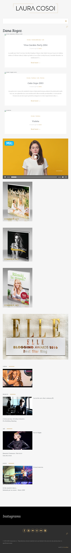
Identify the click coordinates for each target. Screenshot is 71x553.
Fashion (33, 78)
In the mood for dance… (10, 488)
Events (29, 39)
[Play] (5, 177)
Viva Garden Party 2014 (35, 45)
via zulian (65, 547)
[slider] (34, 177)
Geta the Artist (7, 455)
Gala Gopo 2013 (35, 83)
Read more (35, 63)
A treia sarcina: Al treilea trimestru (13, 419)
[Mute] (63, 177)
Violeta (35, 121)
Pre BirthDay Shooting (9, 421)
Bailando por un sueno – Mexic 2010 (14, 490)
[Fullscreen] (66, 177)
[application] (35, 157)
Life (43, 39)
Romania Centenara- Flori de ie (12, 453)
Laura (40, 48)
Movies (42, 78)
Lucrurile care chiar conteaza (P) (43, 398)
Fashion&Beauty (36, 39)
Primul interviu (38, 467)
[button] (35, 157)
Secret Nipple (37, 432)
